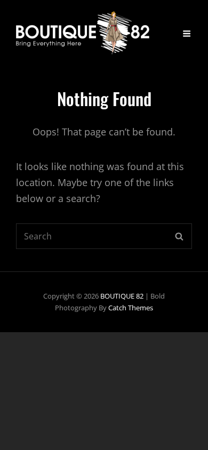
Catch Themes (130, 307)
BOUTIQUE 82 (121, 296)
